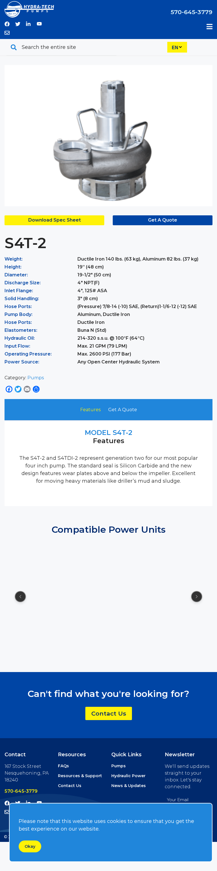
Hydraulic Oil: (20, 338)
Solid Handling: (22, 298)
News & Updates (128, 785)
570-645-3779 (191, 12)
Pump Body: (18, 314)
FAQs (63, 765)
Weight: (14, 259)
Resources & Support (80, 775)
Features (90, 409)
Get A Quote (162, 220)
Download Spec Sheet (54, 220)
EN (175, 47)
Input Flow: (17, 346)
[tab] (90, 409)
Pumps (35, 377)
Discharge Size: (23, 282)
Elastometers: (21, 330)
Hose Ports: (18, 306)
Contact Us (108, 713)
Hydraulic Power (128, 775)
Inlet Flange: (19, 290)
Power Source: (22, 362)
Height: (13, 267)
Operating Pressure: (28, 354)
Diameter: (16, 275)
